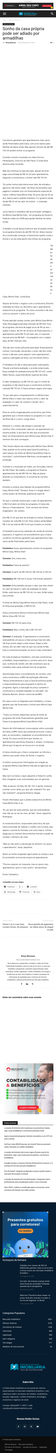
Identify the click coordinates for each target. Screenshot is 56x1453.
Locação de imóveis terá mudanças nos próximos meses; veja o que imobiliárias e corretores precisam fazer (27, 1129)
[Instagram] (24, 1426)
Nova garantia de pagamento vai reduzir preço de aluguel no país (40, 927)
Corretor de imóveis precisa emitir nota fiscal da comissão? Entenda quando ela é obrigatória (35, 1283)
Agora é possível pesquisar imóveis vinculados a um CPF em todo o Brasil (28, 1137)
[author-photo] (28, 952)
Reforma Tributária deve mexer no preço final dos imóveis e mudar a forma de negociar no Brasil (35, 1298)
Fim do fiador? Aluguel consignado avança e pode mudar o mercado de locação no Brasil (27, 1172)
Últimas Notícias (15, 20)
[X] (11, 48)
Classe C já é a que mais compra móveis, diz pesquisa (15, 925)
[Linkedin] (28, 984)
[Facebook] (5, 48)
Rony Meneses (11, 43)
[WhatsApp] (23, 48)
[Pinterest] (17, 48)
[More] (29, 48)
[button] (4, 13)
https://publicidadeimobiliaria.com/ (28, 960)
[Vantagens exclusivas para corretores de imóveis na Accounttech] (28, 6)
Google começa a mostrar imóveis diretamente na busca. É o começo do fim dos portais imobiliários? (28, 1164)
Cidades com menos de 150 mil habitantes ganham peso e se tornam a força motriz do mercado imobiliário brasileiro (36, 1269)
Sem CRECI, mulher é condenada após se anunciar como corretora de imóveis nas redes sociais (26, 1188)
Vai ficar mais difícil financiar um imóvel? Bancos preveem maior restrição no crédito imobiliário (27, 1145)
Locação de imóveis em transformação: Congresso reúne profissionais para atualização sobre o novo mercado (27, 1180)
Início (4, 20)
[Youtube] (37, 1426)
